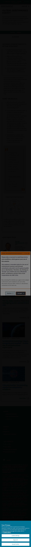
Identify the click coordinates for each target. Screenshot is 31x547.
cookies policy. (7, 532)
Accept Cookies (15, 544)
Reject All (15, 540)
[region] (15, 534)
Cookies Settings (15, 535)
